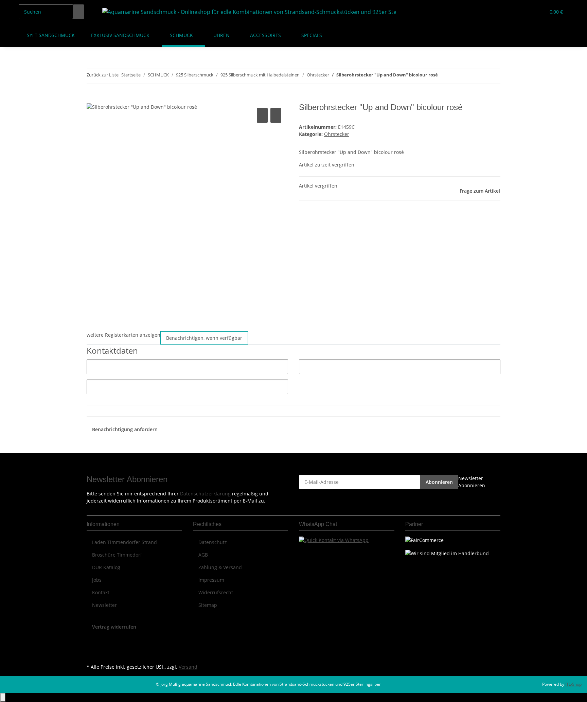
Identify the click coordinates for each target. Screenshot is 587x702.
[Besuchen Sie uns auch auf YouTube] (92, 646)
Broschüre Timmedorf (117, 554)
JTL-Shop (573, 684)
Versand (188, 667)
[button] (526, 11)
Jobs (97, 580)
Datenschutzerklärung (205, 493)
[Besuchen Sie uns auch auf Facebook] (92, 638)
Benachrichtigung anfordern (125, 429)
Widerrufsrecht (215, 592)
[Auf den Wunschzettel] (275, 115)
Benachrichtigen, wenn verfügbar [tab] (204, 338)
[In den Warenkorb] (92, 99)
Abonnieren (439, 482)
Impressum (211, 580)
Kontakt (100, 592)
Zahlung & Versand (220, 567)
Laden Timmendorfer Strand (124, 542)
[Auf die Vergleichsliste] (262, 115)
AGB (203, 554)
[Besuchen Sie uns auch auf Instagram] (92, 654)
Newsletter (104, 605)
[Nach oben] (2, 697)
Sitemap (207, 605)
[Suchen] (78, 11)
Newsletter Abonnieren (471, 482)
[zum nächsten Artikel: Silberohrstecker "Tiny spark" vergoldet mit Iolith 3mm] (455, 76)
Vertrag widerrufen (114, 627)
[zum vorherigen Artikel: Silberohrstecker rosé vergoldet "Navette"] (443, 76)
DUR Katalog (106, 567)
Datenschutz (212, 542)
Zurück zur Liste (103, 75)
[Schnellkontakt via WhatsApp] (334, 539)
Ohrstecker (336, 134)
